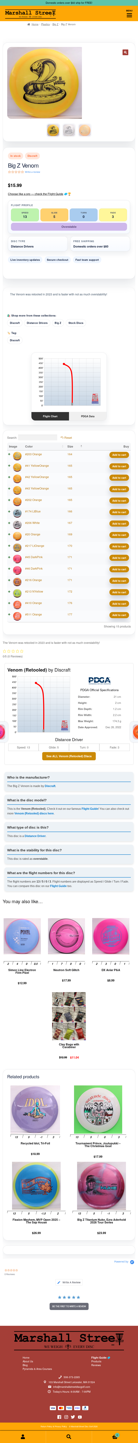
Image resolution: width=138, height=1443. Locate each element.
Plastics (45, 24)
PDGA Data (88, 416)
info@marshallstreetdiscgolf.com (71, 1387)
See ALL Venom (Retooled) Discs (69, 756)
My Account (23, 1437)
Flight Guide (90, 808)
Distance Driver (35, 836)
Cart (105, 1434)
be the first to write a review (69, 1306)
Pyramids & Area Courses (37, 1369)
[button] (125, 52)
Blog (25, 1365)
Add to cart (119, 455)
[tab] (69, 1282)
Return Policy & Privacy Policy (54, 1426)
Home (35, 24)
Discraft (15, 323)
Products (96, 1361)
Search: (12, 437)
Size (70, 446)
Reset (68, 438)
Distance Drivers (37, 323)
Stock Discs (76, 323)
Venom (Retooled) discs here (34, 813)
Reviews (96, 1365)
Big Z (55, 24)
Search (69, 1437)
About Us (28, 1361)
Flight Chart (50, 416)
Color (29, 446)
